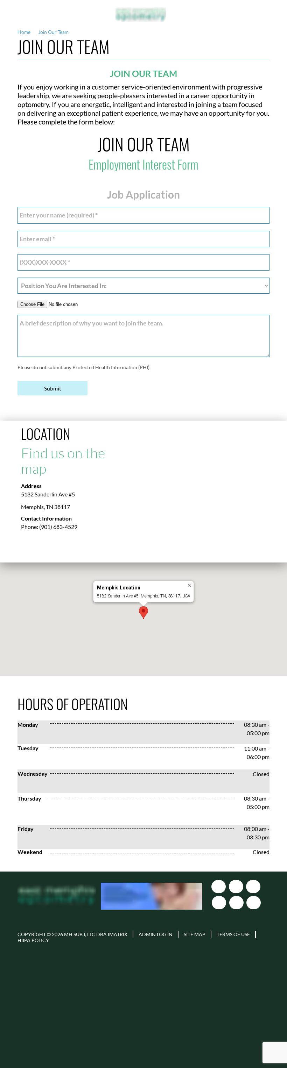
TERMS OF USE (233, 934)
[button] (143, 612)
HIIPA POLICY (33, 940)
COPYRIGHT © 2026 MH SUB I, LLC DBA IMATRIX (72, 934)
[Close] (189, 585)
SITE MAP (194, 934)
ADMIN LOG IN (156, 934)
